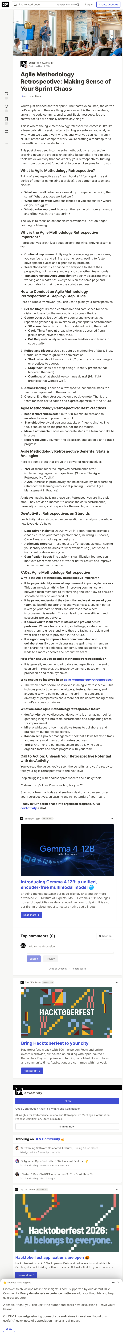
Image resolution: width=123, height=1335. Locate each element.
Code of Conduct (58, 968)
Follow (67, 1101)
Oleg (32, 62)
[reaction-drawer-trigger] (6, 95)
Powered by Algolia (66, 4)
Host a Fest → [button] (32, 1070)
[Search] (15, 4)
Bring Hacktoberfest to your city (55, 1043)
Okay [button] (9, 1328)
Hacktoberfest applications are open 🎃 (52, 1257)
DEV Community (47, 1139)
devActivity (46, 62)
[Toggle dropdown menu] (111, 818)
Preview (50, 958)
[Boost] (6, 131)
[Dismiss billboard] (118, 1282)
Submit (33, 958)
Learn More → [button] (26, 1275)
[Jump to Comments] (6, 108)
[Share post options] (6, 143)
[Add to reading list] (6, 121)
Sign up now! (67, 1126)
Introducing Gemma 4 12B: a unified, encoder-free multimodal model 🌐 (59, 884)
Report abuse (79, 968)
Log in (89, 4)
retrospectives (31, 96)
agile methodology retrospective (87, 679)
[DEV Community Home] (5, 4)
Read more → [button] (31, 914)
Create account (108, 4)
